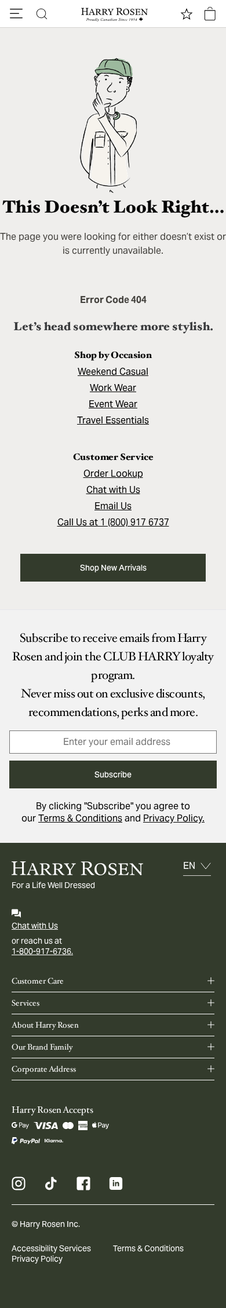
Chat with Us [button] (113, 490)
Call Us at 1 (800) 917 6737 (113, 522)
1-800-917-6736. (42, 951)
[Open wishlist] (186, 14)
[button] (16, 14)
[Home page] (113, 14)
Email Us (113, 506)
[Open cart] (210, 14)
